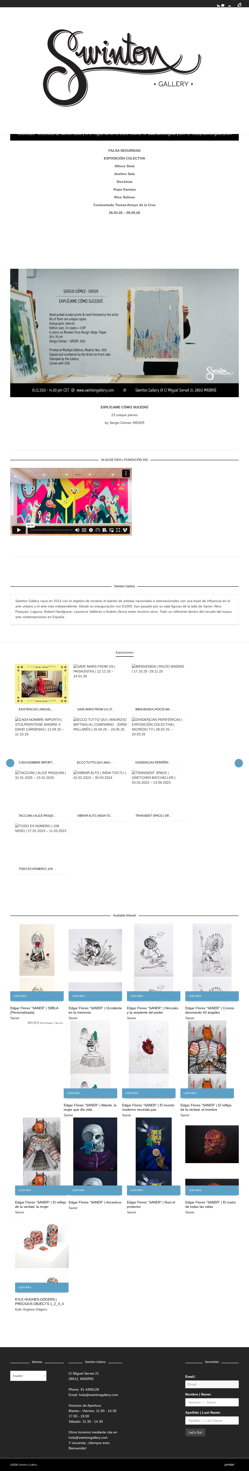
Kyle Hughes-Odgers (31, 1309)
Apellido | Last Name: (203, 1412)
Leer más (20, 996)
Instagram (231, 4)
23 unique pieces (124, 415)
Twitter (217, 4)
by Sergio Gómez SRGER (124, 423)
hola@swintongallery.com (98, 1395)
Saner (14, 1018)
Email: (190, 1377)
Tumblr (238, 4)
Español (17, 1375)
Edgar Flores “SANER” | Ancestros (95, 1202)
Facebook (224, 4)
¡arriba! (229, 1464)
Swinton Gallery (28, 1464)
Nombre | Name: (198, 1394)
